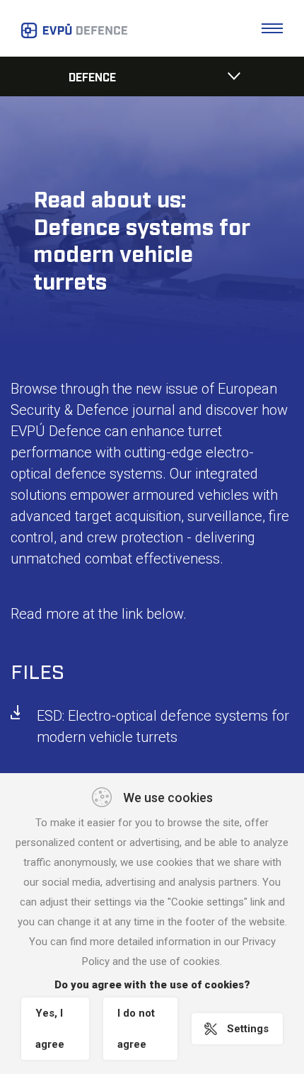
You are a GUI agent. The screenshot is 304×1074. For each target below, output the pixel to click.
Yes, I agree (49, 1029)
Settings (248, 1028)
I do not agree (136, 1029)
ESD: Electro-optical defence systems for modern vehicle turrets (163, 726)
